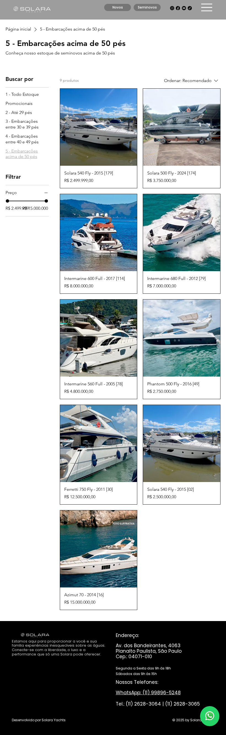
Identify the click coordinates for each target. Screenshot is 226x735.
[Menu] (206, 7)
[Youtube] (184, 8)
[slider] (7, 201)
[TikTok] (190, 8)
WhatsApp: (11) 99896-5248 (148, 692)
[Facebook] (178, 8)
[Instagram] (172, 8)
